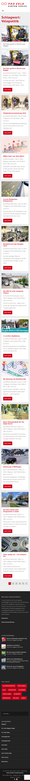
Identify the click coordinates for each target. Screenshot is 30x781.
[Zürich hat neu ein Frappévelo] (4, 667)
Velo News (12, 161)
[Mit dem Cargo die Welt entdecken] (4, 653)
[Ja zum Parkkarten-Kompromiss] (15, 189)
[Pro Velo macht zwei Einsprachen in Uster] (15, 499)
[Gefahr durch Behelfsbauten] (4, 660)
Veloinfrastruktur (9, 686)
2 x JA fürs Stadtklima (11, 336)
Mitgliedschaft (17, 775)
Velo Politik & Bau (15, 206)
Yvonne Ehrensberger (12, 296)
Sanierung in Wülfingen (12, 467)
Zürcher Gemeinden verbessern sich (16, 638)
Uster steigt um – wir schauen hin (14, 555)
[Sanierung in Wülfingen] (15, 456)
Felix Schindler (9, 159)
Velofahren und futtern (13, 645)
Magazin (6, 75)
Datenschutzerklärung (8, 622)
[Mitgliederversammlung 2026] (15, 103)
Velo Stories (20, 647)
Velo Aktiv (4, 745)
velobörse (22, 690)
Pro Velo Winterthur (11, 470)
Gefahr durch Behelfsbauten (14, 659)
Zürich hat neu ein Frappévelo (15, 666)
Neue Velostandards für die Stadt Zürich (13, 423)
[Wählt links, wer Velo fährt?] (15, 146)
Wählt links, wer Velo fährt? (13, 156)
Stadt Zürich (22, 686)
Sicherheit (17, 694)
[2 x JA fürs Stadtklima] (15, 325)
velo (4, 690)
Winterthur (17, 662)
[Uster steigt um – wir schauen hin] (15, 544)
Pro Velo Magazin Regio (22, 660)
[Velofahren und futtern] (4, 646)
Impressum (5, 618)
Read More (7, 89)
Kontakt (18, 777)
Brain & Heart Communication (15, 772)
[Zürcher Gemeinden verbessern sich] (4, 640)
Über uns (24, 775)
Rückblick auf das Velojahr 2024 (13, 245)
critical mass (7, 694)
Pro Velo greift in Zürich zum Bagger (14, 45)
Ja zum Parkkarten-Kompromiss (10, 200)
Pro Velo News (13, 75)
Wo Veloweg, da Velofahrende (14, 379)
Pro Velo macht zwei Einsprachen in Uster (11, 511)
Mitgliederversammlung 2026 (14, 113)
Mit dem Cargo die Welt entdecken (16, 652)
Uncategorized (6, 736)
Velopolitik (12, 690)
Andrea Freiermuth (11, 73)
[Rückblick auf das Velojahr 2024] (15, 233)
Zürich (24, 698)
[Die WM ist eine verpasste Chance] (15, 281)
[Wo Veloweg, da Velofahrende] (15, 369)
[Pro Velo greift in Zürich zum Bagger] (15, 58)
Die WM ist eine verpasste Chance (13, 292)
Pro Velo (16, 698)
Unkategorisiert (6, 741)
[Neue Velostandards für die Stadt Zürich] (15, 411)
